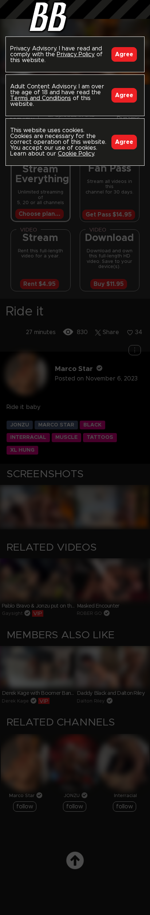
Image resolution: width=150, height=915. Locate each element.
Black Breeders (75, 16)
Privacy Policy (76, 54)
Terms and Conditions (40, 98)
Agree (124, 54)
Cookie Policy (76, 154)
